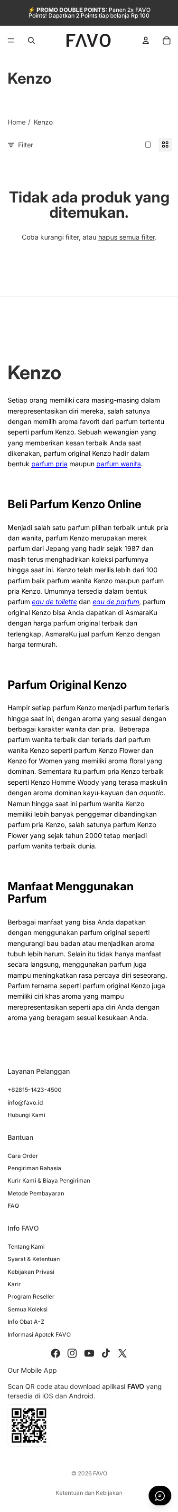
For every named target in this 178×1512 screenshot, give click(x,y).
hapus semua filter (126, 237)
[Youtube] (89, 1353)
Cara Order (23, 1155)
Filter (25, 145)
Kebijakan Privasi (31, 1271)
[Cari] (31, 40)
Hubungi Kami (26, 1114)
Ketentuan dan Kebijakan (89, 1492)
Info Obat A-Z (26, 1321)
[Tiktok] (106, 1353)
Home (17, 122)
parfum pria (49, 464)
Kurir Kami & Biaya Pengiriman (49, 1181)
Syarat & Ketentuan (34, 1258)
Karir (14, 1284)
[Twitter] (122, 1353)
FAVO (100, 1473)
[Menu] (11, 40)
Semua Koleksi (27, 1309)
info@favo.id (25, 1102)
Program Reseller (31, 1296)
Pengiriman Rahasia (34, 1168)
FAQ (13, 1206)
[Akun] (145, 40)
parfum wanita (118, 464)
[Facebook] (55, 1353)
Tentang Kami (26, 1246)
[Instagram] (72, 1353)
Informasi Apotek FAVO (39, 1334)
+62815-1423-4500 (35, 1090)
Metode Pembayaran (36, 1193)
